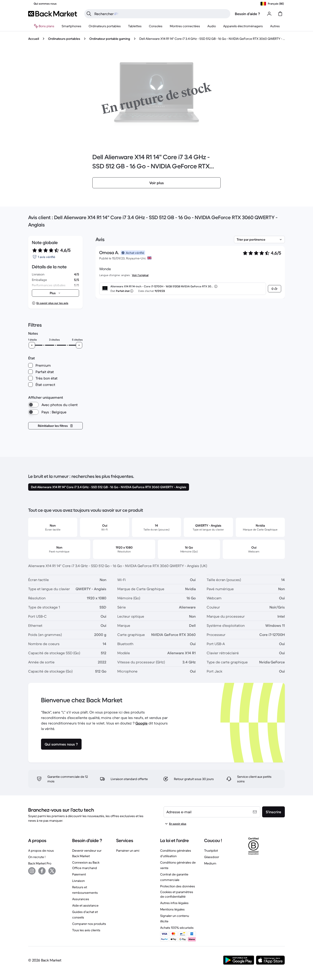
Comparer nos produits (89, 924)
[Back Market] (52, 13)
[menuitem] (71, 26)
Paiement (79, 874)
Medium (210, 863)
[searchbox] (160, 13)
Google (141, 723)
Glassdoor (211, 857)
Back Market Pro (39, 863)
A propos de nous (41, 850)
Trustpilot (211, 850)
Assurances (80, 899)
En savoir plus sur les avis (52, 303)
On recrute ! (36, 857)
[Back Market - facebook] (42, 871)
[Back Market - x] (52, 871)
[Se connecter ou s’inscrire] (269, 13)
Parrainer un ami (127, 850)
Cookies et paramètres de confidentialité (176, 894)
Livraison (78, 881)
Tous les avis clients (86, 930)
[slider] (32, 345)
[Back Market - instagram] (32, 871)
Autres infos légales (174, 903)
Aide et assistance (85, 905)
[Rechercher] (89, 13)
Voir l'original (140, 275)
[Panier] (280, 13)
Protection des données (177, 886)
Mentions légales (172, 909)
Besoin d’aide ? (247, 13)
